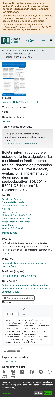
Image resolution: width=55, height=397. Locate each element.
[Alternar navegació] (51, 40)
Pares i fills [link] (7, 263)
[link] (27, 102)
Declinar (38, 393)
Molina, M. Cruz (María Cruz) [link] (16, 215)
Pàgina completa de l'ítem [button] (19, 298)
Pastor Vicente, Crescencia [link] (15, 205)
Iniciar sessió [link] (39, 40)
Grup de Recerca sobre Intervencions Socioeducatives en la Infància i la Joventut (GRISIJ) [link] (34, 50)
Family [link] (23, 275)
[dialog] (27, 388)
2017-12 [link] (6, 121)
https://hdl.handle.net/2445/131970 (22, 143)
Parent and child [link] (10, 275)
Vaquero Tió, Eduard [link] (12, 228)
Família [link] (17, 263)
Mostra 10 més (9, 232)
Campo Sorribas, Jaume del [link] (16, 218)
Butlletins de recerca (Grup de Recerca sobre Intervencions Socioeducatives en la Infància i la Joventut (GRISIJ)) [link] (18, 53)
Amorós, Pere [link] (9, 208)
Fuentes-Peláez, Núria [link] (13, 202)
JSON (5, 361)
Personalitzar (7, 393)
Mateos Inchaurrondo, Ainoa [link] (16, 221)
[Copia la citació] (24, 309)
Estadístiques (13, 350)
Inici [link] (4, 50)
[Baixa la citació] (24, 314)
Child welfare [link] (34, 275)
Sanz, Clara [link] (7, 225)
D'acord (47, 393)
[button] (27, 40)
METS (13, 361)
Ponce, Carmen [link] (9, 212)
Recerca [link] (13, 50)
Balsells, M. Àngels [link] (11, 199)
